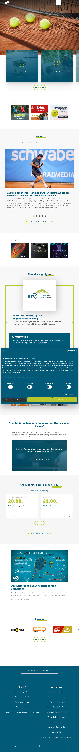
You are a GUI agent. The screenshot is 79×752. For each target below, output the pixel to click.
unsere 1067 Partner (15, 361)
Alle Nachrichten (39, 221)
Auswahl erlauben (39, 400)
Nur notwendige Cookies (14, 400)
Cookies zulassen (65, 400)
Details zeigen (68, 394)
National (40, 143)
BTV (30, 143)
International (55, 143)
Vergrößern (65, 553)
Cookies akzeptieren (39, 459)
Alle (22, 143)
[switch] (30, 387)
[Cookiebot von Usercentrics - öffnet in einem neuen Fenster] (68, 351)
